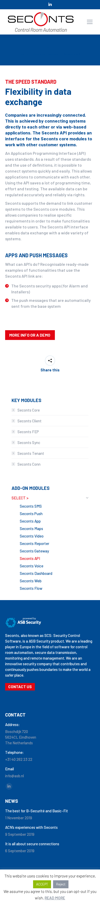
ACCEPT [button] (42, 884)
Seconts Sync (28, 442)
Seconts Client (29, 421)
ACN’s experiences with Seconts (31, 827)
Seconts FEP (28, 431)
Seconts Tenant (30, 453)
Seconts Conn (29, 464)
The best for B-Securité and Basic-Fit (36, 810)
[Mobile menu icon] (90, 22)
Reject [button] (60, 884)
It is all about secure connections (32, 843)
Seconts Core (28, 410)
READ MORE (55, 898)
